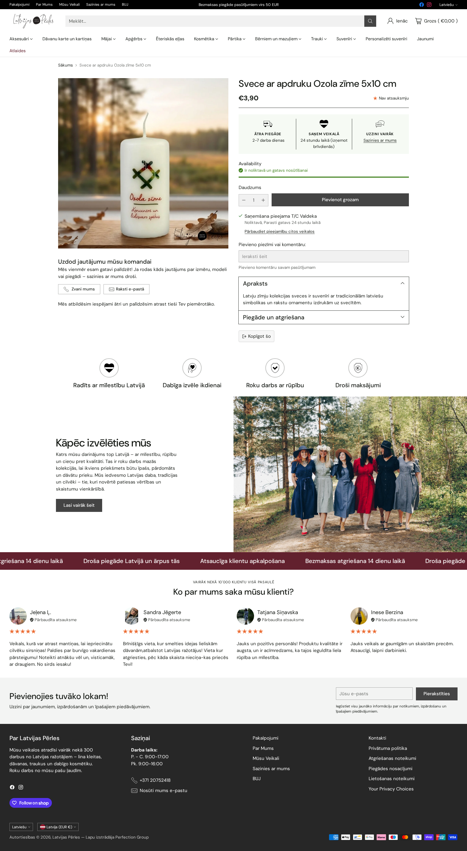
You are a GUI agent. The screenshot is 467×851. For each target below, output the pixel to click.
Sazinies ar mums (380, 140)
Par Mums (263, 748)
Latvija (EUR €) (59, 826)
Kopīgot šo (259, 336)
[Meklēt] (370, 21)
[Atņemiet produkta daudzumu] (244, 200)
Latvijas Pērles (66, 837)
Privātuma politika (388, 748)
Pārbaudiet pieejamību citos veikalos (280, 231)
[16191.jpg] (143, 163)
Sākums (65, 65)
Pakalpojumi (265, 738)
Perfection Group (132, 837)
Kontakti (377, 738)
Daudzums (250, 187)
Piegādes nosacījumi (390, 768)
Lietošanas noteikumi (392, 779)
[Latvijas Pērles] (33, 21)
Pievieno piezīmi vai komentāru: (272, 244)
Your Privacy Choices (391, 789)
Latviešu (446, 4)
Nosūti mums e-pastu (163, 790)
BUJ (257, 779)
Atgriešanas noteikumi (392, 758)
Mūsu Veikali (266, 758)
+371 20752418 (155, 780)
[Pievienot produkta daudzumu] (263, 200)
